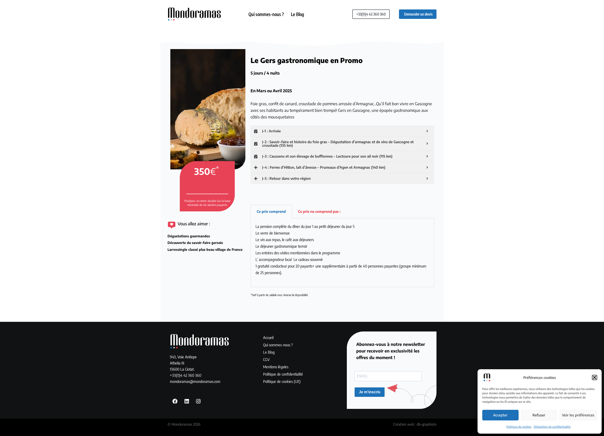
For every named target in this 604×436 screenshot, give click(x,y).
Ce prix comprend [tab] (271, 211)
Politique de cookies (518, 426)
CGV (266, 359)
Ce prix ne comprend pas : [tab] (319, 211)
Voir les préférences (578, 415)
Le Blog (297, 14)
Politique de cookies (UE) (282, 381)
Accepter (500, 415)
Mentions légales (275, 366)
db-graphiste (426, 424)
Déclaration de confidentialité (552, 426)
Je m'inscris (369, 392)
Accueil (268, 337)
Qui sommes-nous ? (266, 14)
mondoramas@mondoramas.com (195, 381)
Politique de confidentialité (283, 374)
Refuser (539, 415)
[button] (594, 377)
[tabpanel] (342, 252)
